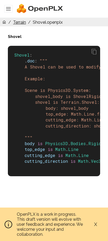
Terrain (19, 22)
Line (73, 149)
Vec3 (96, 161)
